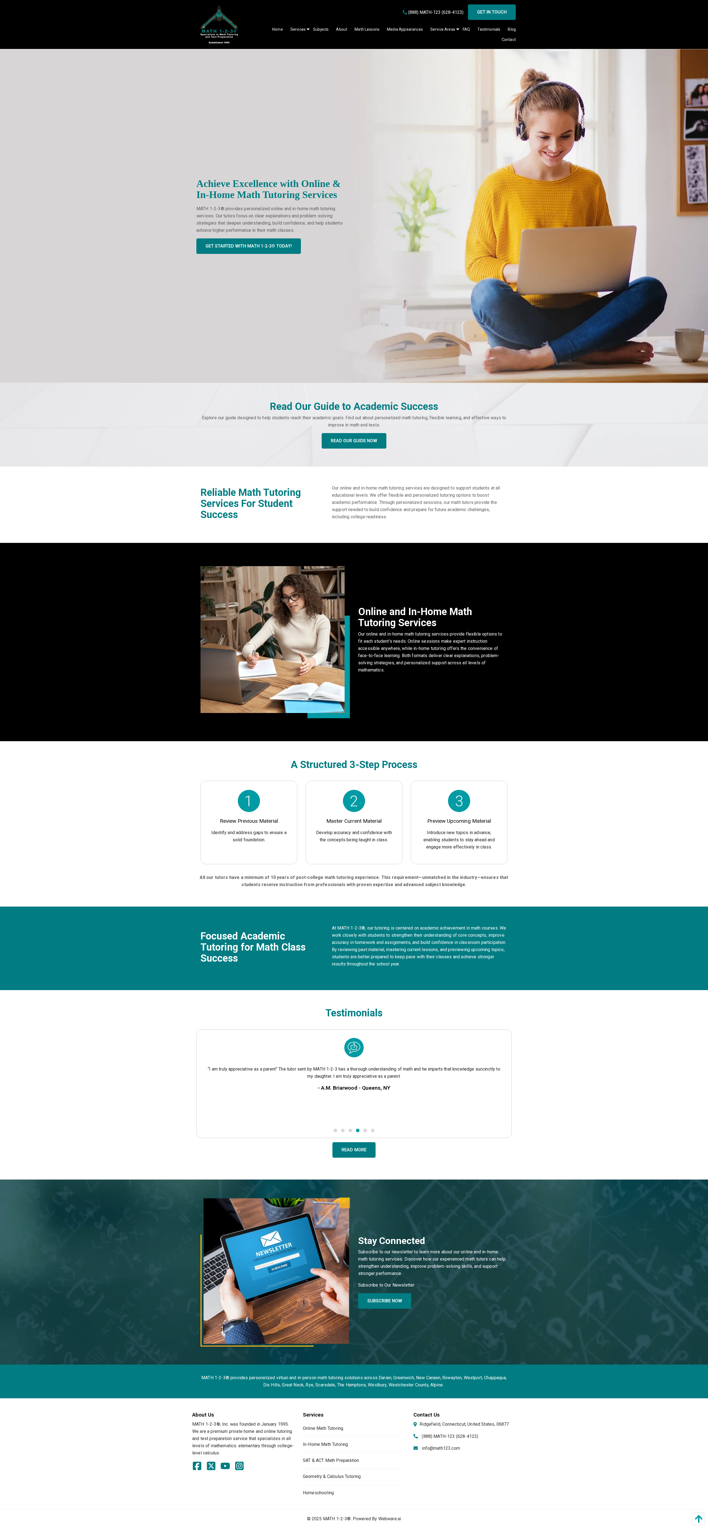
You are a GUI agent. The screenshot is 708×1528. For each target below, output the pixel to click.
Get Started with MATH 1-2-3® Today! (248, 246)
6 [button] (372, 1130)
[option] (354, 1073)
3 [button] (350, 1130)
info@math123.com (441, 1448)
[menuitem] (274, 29)
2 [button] (342, 1130)
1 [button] (335, 1130)
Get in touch (492, 12)
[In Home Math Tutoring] (275, 641)
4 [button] (357, 1130)
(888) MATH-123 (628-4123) (435, 12)
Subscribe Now (384, 1300)
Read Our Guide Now (354, 440)
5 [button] (365, 1130)
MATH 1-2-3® (337, 1518)
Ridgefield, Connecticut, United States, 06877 (464, 1424)
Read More (354, 1149)
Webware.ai (389, 1518)
